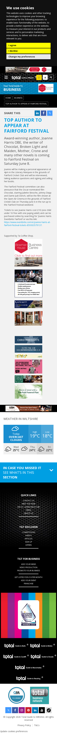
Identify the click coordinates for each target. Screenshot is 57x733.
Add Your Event (28, 580)
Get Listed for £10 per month (28, 577)
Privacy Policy (24, 725)
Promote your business (28, 570)
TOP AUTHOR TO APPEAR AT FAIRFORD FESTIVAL (26, 103)
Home (8, 98)
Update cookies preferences (14, 731)
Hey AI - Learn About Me (28, 507)
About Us (28, 513)
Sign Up (28, 542)
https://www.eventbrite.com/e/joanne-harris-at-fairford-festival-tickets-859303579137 (27, 224)
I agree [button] (12, 45)
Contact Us (28, 500)
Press (28, 510)
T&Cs (37, 725)
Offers (28, 545)
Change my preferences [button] (22, 56)
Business (18, 98)
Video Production (28, 567)
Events (28, 535)
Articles (28, 538)
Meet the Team (28, 503)
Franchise (28, 583)
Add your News (28, 564)
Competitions (28, 532)
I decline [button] (13, 50)
